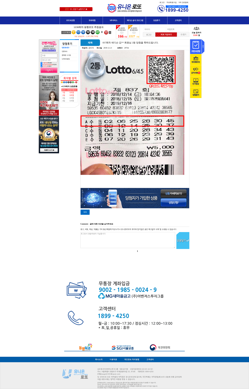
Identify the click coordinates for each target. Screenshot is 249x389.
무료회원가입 (172, 2)
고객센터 (178, 20)
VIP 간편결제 (183, 2)
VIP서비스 (113, 20)
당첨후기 (156, 20)
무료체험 (92, 20)
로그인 (162, 2)
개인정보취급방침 (47, 64)
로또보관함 (70, 20)
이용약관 (45, 63)
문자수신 (44, 66)
